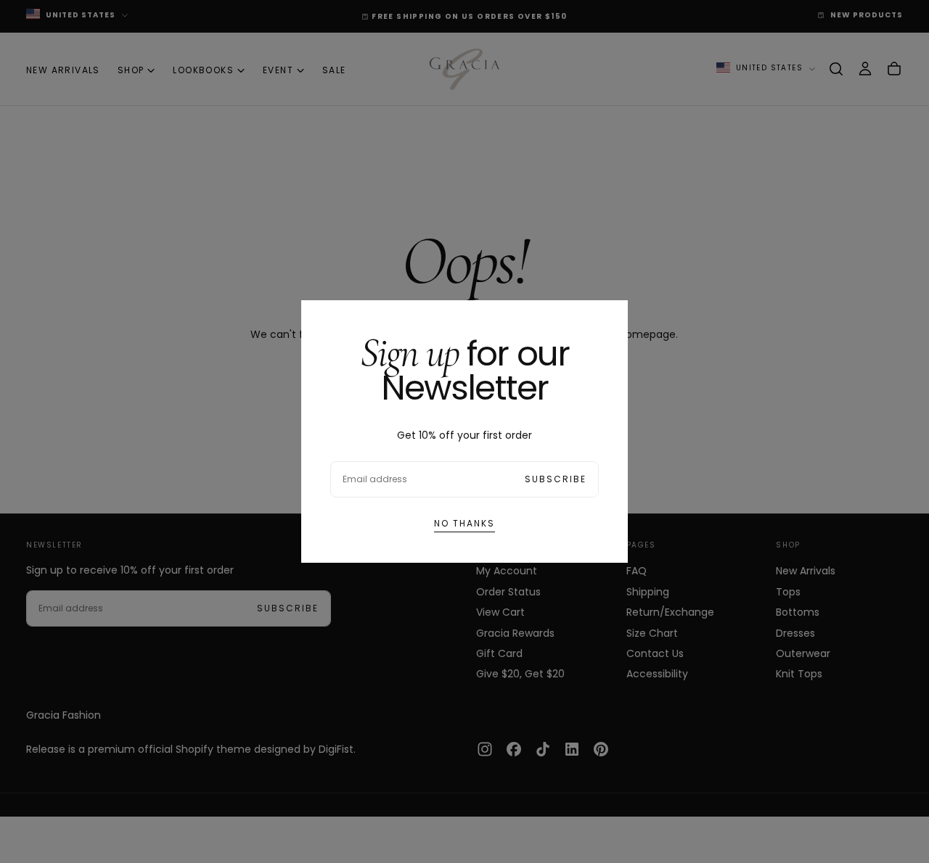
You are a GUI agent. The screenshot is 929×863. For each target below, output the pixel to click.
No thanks (464, 523)
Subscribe (555, 479)
